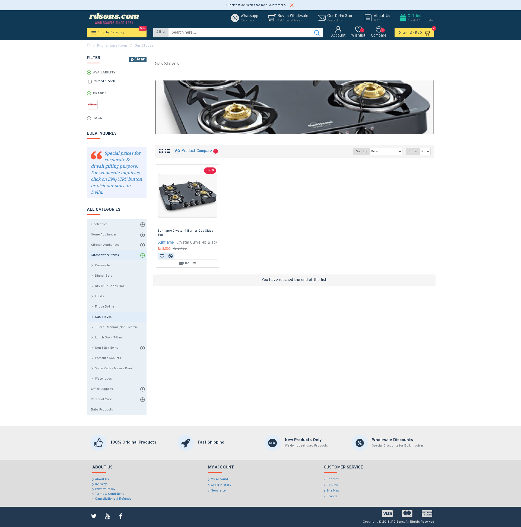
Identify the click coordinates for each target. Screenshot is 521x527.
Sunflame (166, 242)
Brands (100, 93)
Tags (97, 118)
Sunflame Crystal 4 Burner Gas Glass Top (185, 233)
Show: (413, 151)
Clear (139, 59)
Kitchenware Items (112, 46)
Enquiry (189, 263)
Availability (104, 72)
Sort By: (362, 151)
